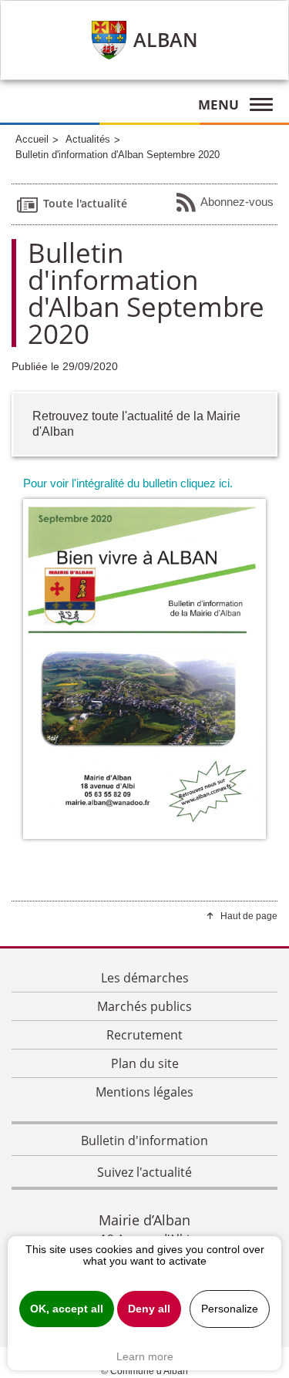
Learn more (144, 1356)
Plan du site (145, 1063)
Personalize (229, 1309)
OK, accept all (66, 1309)
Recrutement (144, 1035)
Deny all (149, 1309)
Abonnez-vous (237, 200)
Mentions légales (144, 1092)
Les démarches (145, 978)
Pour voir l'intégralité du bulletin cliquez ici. (128, 483)
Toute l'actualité (85, 202)
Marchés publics (144, 1006)
